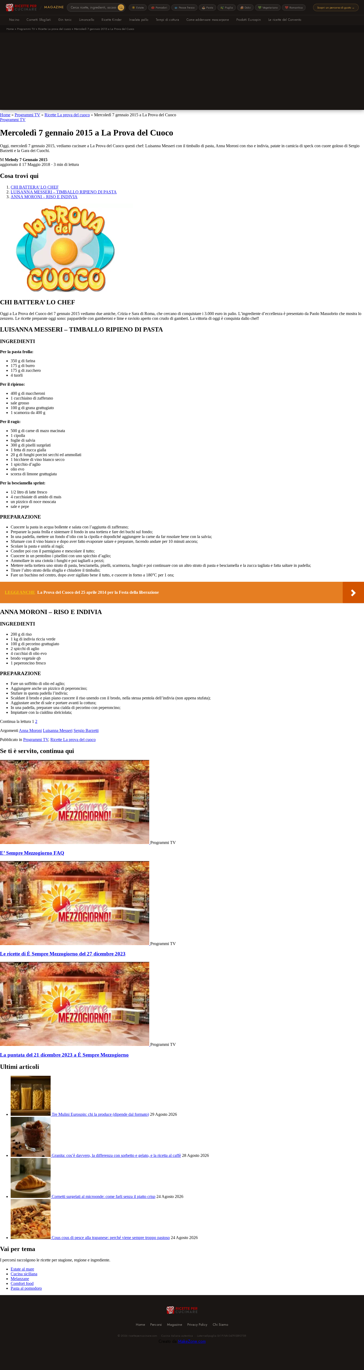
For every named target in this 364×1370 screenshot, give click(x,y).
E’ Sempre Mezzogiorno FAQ (32, 853)
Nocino (14, 19)
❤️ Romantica (294, 7)
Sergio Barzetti (86, 730)
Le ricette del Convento (284, 19)
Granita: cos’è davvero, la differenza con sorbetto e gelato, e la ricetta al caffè (116, 1155)
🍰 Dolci (245, 7)
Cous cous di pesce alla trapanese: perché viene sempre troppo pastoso (111, 1237)
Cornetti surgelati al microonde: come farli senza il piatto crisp (103, 1196)
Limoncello (86, 19)
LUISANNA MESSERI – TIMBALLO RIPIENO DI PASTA (64, 192)
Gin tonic (65, 19)
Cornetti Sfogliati (39, 19)
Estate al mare (22, 1269)
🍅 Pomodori (159, 7)
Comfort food (22, 1283)
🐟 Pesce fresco (184, 7)
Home (10, 29)
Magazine (54, 7)
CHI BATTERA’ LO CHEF (35, 187)
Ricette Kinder (112, 19)
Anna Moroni (30, 730)
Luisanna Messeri (57, 730)
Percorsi (156, 1324)
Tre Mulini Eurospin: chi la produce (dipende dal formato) (100, 1114)
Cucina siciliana (24, 1274)
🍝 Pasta (207, 7)
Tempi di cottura (167, 19)
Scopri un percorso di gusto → (336, 7)
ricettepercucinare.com (142, 1335)
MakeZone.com (192, 1341)
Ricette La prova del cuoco (54, 29)
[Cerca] (121, 7)
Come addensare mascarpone (208, 19)
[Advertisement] (182, 72)
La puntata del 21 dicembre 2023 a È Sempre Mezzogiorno (64, 1055)
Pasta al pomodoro (26, 1288)
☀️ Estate (138, 7)
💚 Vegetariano (268, 7)
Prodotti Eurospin (248, 19)
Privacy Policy (197, 1324)
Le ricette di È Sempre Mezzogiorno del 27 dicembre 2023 (63, 954)
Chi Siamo (220, 1324)
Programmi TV (26, 29)
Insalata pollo (138, 19)
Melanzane (20, 1278)
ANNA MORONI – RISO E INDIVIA (44, 196)
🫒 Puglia (226, 7)
